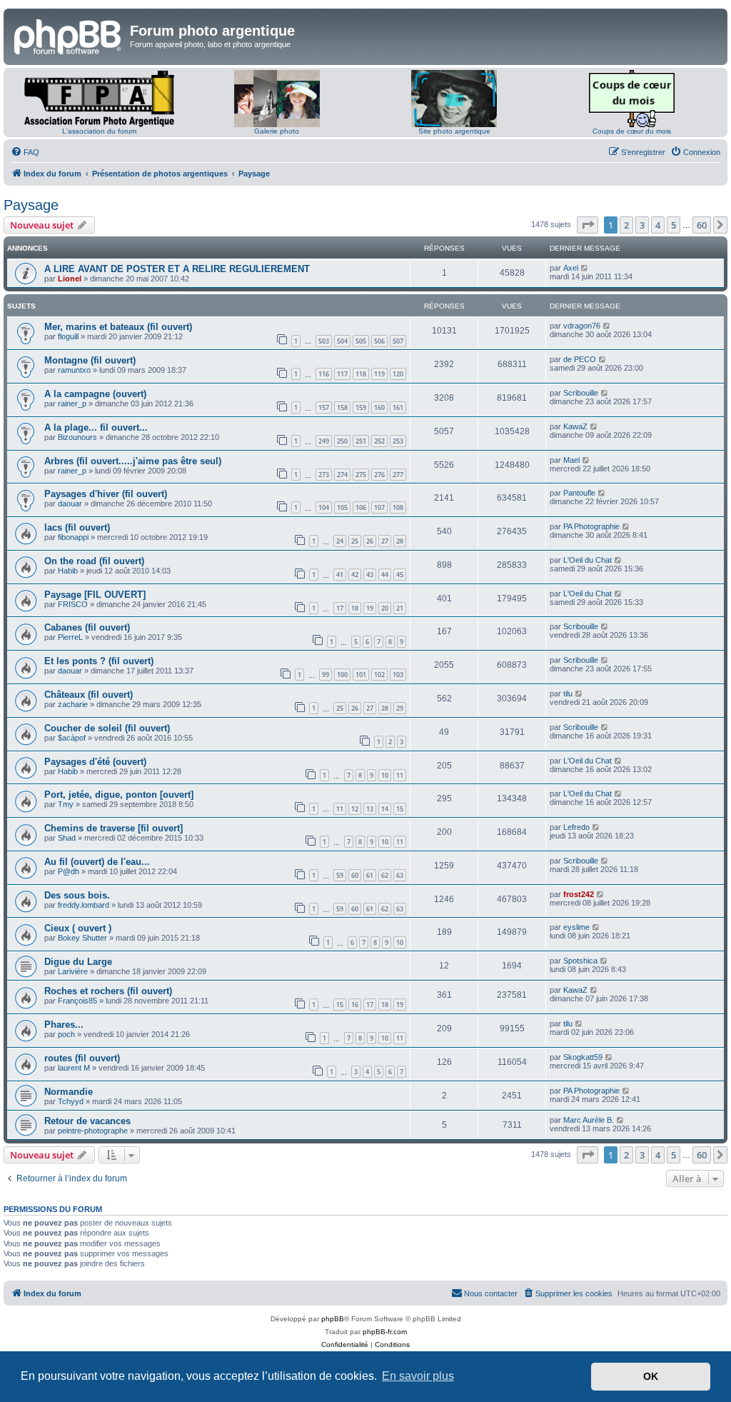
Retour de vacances (87, 1121)
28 (399, 541)
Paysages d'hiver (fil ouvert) (105, 494)
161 (398, 407)
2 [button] (626, 225)
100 (342, 674)
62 (384, 875)
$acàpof (72, 737)
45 (399, 574)
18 (354, 608)
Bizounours (77, 437)
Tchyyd (71, 1101)
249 (323, 441)
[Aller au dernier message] (585, 268)
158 (342, 407)
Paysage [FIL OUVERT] (95, 594)
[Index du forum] (68, 35)
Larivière (73, 971)
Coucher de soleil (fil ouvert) (107, 728)
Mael (571, 460)
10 (384, 775)
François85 (77, 1000)
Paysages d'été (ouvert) (95, 761)
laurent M (74, 1067)
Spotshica (580, 960)
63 (399, 875)
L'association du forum (99, 131)
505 (361, 341)
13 (369, 808)
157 (323, 407)
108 (398, 507)
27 (384, 541)
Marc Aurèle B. (588, 1120)
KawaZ (575, 426)
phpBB (332, 1319)
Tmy (66, 804)
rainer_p (72, 403)
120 (398, 374)
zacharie (73, 704)
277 (398, 474)
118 (361, 374)
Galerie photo (276, 131)
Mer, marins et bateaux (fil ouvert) (118, 326)
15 (399, 808)
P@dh (68, 871)
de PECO (579, 359)
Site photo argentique (454, 131)
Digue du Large (78, 961)
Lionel (69, 278)
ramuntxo (74, 370)
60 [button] (702, 225)
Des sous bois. (77, 895)
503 (323, 341)
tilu (568, 693)
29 (399, 708)
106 (361, 507)
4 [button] (657, 225)
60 (354, 875)
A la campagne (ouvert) (95, 394)
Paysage (31, 205)
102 (379, 674)
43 (369, 574)
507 (398, 341)
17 (339, 608)
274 (342, 474)
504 (342, 341)
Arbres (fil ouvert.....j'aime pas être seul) (132, 461)
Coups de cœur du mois (632, 131)
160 (379, 407)
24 (339, 541)
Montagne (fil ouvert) (90, 360)
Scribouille (580, 393)
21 (399, 608)
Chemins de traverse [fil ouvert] (113, 828)
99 (325, 674)
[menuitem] (25, 152)
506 (379, 341)
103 (398, 674)
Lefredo (576, 827)
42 (354, 574)
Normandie (68, 1091)
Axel (570, 268)
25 (354, 541)
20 (384, 608)
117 (342, 374)
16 (354, 1004)
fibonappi (73, 537)
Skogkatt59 (583, 1057)
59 (339, 875)
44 (384, 574)
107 (379, 507)
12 (354, 808)
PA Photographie (591, 526)
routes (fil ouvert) (82, 1058)
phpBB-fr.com (385, 1332)
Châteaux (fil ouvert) (88, 694)
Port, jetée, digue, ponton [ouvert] (118, 794)
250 (342, 441)
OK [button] (650, 1376)
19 (369, 608)
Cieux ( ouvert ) (77, 928)
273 (323, 474)
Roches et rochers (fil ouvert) (108, 991)
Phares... (64, 1024)
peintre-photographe (93, 1130)
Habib (68, 570)
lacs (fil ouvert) (77, 527)
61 (369, 875)
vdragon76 (581, 325)
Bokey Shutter (82, 937)
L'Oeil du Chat (587, 560)
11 (399, 775)
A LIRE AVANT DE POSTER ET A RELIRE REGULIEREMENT (177, 269)
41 (339, 574)
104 (323, 507)
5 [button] (673, 225)
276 (379, 474)
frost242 (578, 894)
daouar (70, 503)
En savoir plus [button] (418, 1376)
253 (398, 441)
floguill (68, 336)
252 (379, 441)
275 (361, 474)
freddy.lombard (83, 905)
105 (342, 507)
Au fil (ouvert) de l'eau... (97, 861)
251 (361, 441)
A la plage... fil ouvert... (96, 427)
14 (384, 808)
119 (379, 374)
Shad (67, 837)
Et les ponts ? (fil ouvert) (98, 661)
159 (361, 407)
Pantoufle (579, 493)
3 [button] (642, 225)
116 (323, 374)
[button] (587, 225)
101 (361, 674)
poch (66, 1034)
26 (369, 541)
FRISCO (73, 604)
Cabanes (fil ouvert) (87, 627)
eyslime (576, 927)
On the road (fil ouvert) (94, 561)
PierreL (70, 637)
